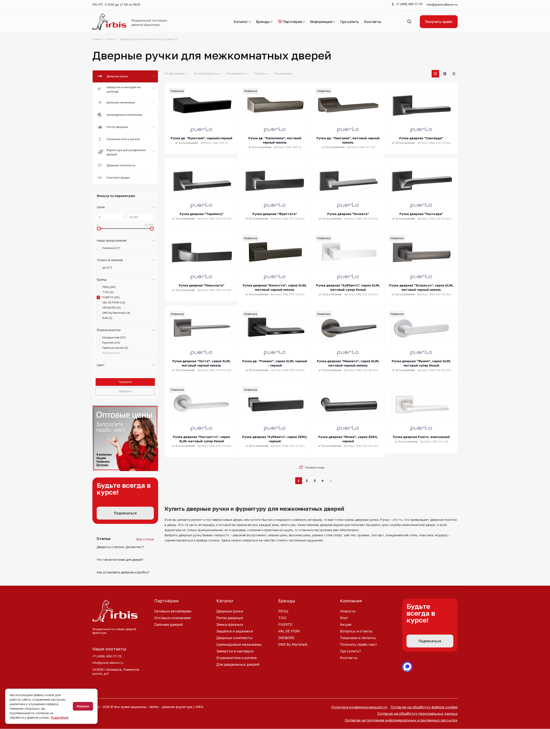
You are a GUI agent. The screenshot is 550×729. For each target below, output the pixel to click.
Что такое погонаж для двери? (120, 559)
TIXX (282, 618)
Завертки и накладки (235, 651)
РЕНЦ (283, 611)
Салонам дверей (168, 624)
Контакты (349, 658)
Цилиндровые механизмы (239, 644)
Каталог (225, 600)
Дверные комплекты (234, 638)
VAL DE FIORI (289, 631)
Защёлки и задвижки (234, 631)
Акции (345, 624)
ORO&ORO (286, 638)
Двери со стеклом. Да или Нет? (120, 547)
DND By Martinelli (292, 644)
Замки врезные (229, 624)
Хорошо (83, 706)
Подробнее (60, 717)
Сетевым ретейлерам (172, 611)
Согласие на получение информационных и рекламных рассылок (401, 720)
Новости (347, 611)
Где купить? (350, 651)
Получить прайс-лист (358, 644)
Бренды (286, 600)
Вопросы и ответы (356, 631)
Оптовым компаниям (172, 618)
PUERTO (285, 624)
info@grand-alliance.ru (442, 4)
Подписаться (125, 513)
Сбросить (125, 391)
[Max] (407, 666)
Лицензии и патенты (358, 638)
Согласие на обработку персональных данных (417, 713)
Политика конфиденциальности (359, 707)
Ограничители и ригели (236, 658)
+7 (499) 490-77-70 (409, 4)
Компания (351, 600)
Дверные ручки (229, 611)
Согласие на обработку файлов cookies (424, 707)
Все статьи (145, 539)
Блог (344, 618)
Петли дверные (229, 618)
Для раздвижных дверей (237, 664)
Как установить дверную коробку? (123, 572)
